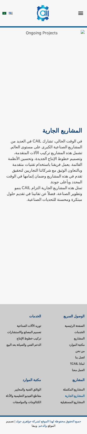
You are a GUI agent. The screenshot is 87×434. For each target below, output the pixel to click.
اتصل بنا (80, 357)
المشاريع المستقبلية (72, 402)
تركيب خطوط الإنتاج (29, 338)
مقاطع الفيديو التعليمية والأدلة (23, 396)
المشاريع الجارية (75, 396)
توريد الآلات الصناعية (29, 326)
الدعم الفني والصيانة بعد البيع (24, 344)
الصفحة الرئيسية (75, 326)
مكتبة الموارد (77, 344)
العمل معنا (78, 370)
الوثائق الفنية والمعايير (27, 389)
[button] (81, 13)
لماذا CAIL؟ (77, 363)
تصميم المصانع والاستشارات (24, 332)
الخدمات (79, 332)
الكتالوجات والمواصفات (27, 402)
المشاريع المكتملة (74, 389)
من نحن (80, 351)
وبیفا (34, 425)
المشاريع (79, 338)
